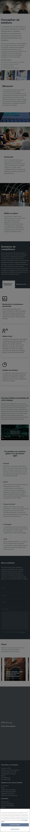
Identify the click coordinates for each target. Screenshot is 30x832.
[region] (15, 820)
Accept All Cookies (15, 824)
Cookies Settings (15, 829)
